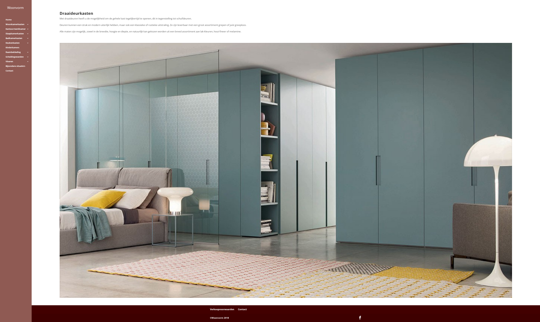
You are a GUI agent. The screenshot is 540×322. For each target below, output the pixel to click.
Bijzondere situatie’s (15, 66)
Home (9, 20)
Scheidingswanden (15, 57)
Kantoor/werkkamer (16, 29)
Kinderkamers (12, 48)
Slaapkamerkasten (15, 34)
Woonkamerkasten (15, 24)
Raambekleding (13, 52)
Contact (9, 71)
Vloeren (9, 61)
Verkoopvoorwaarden (222, 309)
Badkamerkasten (14, 38)
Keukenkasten (13, 43)
